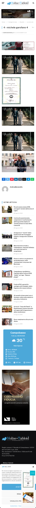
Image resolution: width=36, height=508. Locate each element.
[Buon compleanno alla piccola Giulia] (7, 321)
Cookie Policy (14, 505)
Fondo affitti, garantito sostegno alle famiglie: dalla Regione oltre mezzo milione (23, 286)
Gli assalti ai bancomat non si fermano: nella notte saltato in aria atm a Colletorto (23, 297)
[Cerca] (33, 3)
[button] (33, 467)
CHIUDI (32, 473)
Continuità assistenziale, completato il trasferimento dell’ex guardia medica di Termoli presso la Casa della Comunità (23, 221)
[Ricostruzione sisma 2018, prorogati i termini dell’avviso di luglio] (7, 209)
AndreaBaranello (8, 32)
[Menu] (3, 3)
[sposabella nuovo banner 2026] (18, 73)
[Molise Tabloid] (18, 3)
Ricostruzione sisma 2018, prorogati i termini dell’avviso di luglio (24, 208)
